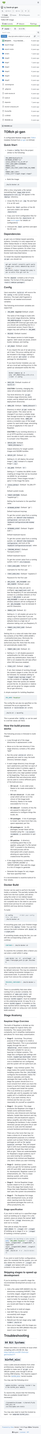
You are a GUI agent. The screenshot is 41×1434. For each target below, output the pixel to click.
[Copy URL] (35, 36)
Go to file (22, 29)
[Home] (4, 2)
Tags (34, 24)
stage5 (7, 80)
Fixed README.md (19, 41)
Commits (8, 24)
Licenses (22, 1432)
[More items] (38, 15)
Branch (21, 24)
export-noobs (9, 49)
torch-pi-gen (12, 7)
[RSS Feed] (2, 11)
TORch (33, 138)
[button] (15, 28)
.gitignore (8, 89)
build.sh (7, 98)
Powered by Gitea (8, 1427)
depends (8, 102)
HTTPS (4, 36)
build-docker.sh (10, 93)
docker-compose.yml (12, 107)
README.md (9, 120)
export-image (9, 45)
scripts (7, 53)
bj (4, 7)
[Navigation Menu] (38, 2)
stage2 (7, 67)
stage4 (7, 76)
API (28, 1432)
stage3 (7, 71)
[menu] (38, 36)
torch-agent (15, 220)
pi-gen (23, 140)
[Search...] (38, 32)
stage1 (7, 62)
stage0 (7, 58)
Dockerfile (8, 111)
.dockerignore (9, 84)
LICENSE (8, 115)
